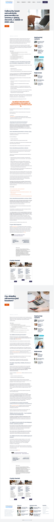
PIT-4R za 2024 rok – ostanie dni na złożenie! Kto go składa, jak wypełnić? (13, 270)
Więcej (15, 281)
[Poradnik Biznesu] (9, 2)
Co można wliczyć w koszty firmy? (15, 190)
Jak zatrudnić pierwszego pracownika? (15, 194)
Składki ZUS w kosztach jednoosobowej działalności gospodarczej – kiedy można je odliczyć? (28, 271)
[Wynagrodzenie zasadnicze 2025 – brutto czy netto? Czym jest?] (35, 84)
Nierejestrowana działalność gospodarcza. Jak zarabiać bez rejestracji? (40, 46)
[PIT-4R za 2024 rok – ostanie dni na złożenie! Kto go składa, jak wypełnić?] (13, 264)
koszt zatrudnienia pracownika (19, 234)
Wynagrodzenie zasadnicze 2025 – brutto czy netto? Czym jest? (40, 84)
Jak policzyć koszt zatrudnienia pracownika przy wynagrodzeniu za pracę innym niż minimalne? (21, 54)
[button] (39, 2)
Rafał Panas (18, 247)
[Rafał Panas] (13, 251)
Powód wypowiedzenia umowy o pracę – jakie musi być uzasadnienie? (40, 76)
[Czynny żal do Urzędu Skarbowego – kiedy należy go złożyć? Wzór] (35, 42)
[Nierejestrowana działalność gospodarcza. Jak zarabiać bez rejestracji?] (35, 46)
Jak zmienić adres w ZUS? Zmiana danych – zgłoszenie (41, 80)
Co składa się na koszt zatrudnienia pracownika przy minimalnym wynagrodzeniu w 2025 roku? (19, 52)
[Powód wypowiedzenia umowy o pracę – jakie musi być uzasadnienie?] (35, 76)
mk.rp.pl (25, 232)
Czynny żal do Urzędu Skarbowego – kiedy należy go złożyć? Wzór (41, 42)
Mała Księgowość (12, 116)
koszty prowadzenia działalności (17, 235)
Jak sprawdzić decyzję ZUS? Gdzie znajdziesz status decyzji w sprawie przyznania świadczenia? (41, 52)
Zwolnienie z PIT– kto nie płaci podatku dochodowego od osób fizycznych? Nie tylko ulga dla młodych (20, 271)
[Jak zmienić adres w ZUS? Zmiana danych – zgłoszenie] (35, 80)
